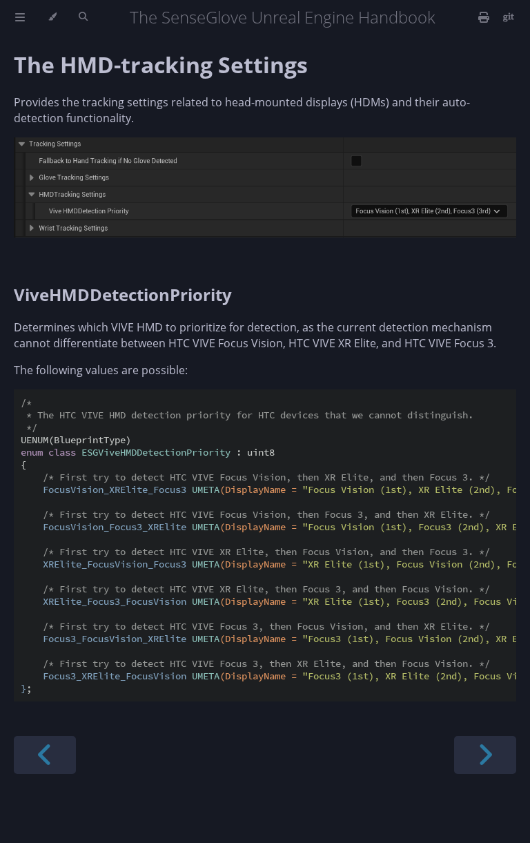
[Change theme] (52, 17)
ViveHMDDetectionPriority (123, 294)
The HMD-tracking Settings (161, 64)
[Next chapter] (485, 755)
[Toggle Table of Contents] (20, 17)
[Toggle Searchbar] (83, 17)
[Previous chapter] (45, 755)
